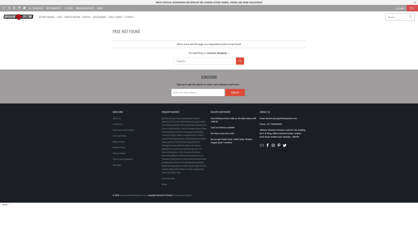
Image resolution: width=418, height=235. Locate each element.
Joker (202, 138)
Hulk (173, 159)
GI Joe (182, 128)
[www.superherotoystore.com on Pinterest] (19, 8)
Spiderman (186, 118)
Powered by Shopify (182, 195)
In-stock (69, 8)
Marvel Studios (176, 132)
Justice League (183, 135)
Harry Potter (197, 135)
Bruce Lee (183, 138)
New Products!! (54, 8)
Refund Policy (119, 147)
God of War (182, 159)
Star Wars (174, 162)
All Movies (190, 149)
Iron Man (181, 121)
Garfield (198, 132)
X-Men (196, 152)
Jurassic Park (168, 135)
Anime (189, 121)
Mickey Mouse (185, 145)
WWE (200, 162)
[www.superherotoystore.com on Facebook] (9, 8)
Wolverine (166, 155)
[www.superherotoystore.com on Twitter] (24, 8)
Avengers (189, 132)
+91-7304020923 (35, 8)
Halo (190, 159)
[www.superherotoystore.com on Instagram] (14, 8)
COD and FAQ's (119, 136)
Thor (173, 121)
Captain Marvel (168, 169)
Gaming (190, 155)
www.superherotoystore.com (133, 195)
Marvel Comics (195, 125)
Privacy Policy (119, 153)
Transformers (177, 149)
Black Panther (178, 155)
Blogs (100, 8)
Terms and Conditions (123, 159)
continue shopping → (218, 53)
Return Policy (119, 142)
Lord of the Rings (169, 138)
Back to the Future (185, 166)
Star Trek (176, 172)
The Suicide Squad (183, 142)
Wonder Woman (179, 125)
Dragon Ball (198, 121)
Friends (197, 159)
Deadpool (194, 138)
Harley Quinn (167, 142)
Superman (175, 118)
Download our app (85, 8)
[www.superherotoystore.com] (18, 17)
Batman (165, 118)
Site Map (117, 165)
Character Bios (168, 178)
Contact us (118, 124)
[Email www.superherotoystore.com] (3, 8)
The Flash (166, 125)
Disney (173, 145)
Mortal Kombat (168, 166)
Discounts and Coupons (124, 130)
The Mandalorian (188, 162)
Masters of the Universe (180, 152)
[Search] (411, 17)
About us (117, 118)
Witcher (173, 128)
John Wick (200, 166)
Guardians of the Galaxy (188, 169)
